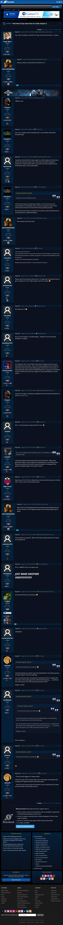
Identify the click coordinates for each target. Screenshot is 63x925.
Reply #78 (17, 98)
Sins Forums (39, 129)
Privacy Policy (22, 922)
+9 (7, 117)
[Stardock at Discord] (44, 878)
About (36, 890)
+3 (7, 648)
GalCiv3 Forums (43, 59)
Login (18, 10)
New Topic (56, 7)
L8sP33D (7, 431)
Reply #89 (17, 422)
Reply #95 (17, 591)
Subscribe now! (16, 880)
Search (13, 10)
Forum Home (7, 10)
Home (3, 19)
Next (56, 29)
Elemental (19, 892)
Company (38, 888)
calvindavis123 (7, 544)
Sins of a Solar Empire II (22, 896)
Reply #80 (17, 157)
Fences (2, 896)
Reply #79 (17, 129)
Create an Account (55, 894)
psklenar (7, 755)
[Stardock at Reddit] (41, 878)
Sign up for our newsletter (9, 915)
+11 (7, 51)
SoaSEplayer (7, 574)
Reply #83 (17, 248)
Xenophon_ (7, 139)
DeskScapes (4, 899)
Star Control (20, 899)
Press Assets (38, 901)
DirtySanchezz (7, 370)
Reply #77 (19, 59)
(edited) (44, 187)
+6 (7, 675)
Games (19, 888)
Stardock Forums (41, 276)
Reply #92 (19, 504)
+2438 (7, 609)
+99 (8, 79)
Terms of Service (30, 922)
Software (4, 888)
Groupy (3, 903)
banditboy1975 (7, 343)
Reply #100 (18, 773)
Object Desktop (4, 890)
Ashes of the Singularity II (23, 890)
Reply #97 (17, 656)
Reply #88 (17, 390)
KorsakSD (7, 258)
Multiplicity (3, 901)
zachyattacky (7, 285)
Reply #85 (17, 306)
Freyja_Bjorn (7, 41)
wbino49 (7, 666)
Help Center (53, 890)
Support (53, 888)
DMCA (36, 922)
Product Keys (54, 896)
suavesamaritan (7, 638)
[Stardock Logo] (8, 2)
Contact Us (37, 905)
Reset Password (54, 899)
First (43, 29)
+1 (7, 353)
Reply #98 (17, 690)
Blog (36, 892)
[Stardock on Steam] (53, 875)
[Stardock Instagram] (51, 875)
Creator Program (39, 903)
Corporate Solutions (5, 892)
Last (60, 29)
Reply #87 (17, 361)
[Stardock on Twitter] (40, 875)
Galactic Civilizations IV (22, 894)
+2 (7, 176)
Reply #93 (17, 534)
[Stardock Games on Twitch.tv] (48, 875)
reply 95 (29, 662)
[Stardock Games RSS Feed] (52, 878)
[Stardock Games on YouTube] (45, 875)
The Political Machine (22, 901)
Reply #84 (17, 276)
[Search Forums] (61, 2)
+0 (7, 149)
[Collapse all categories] (60, 836)
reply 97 (29, 696)
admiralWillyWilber (8, 69)
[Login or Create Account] (57, 2)
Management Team (39, 894)
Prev (46, 29)
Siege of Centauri (21, 905)
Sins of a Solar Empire (21, 19)
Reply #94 (17, 564)
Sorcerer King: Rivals (22, 907)
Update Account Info (55, 901)
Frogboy (7, 601)
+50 (7, 467)
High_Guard (7, 486)
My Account (53, 892)
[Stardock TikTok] (47, 878)
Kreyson (7, 107)
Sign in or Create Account (25, 826)
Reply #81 (17, 187)
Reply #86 (17, 333)
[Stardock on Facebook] (42, 875)
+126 (7, 380)
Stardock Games (10, 19)
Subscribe (40, 915)
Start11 (3, 894)
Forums (36, 907)
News (36, 899)
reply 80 (29, 193)
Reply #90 (17, 447)
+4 (7, 496)
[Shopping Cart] (59, 2)
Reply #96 (17, 628)
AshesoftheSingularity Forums (44, 32)
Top (59, 32)
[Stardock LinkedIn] (49, 878)
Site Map (41, 922)
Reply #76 (17, 32)
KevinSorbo (7, 166)
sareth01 (7, 457)
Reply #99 (17, 746)
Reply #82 (19, 218)
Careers (36, 896)
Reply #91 (17, 477)
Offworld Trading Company (23, 903)
